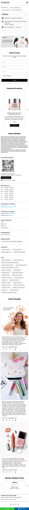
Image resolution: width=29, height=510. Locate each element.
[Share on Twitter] (12, 349)
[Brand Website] (18, 504)
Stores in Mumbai (5, 497)
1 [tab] (12, 45)
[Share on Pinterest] (9, 349)
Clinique (14, 482)
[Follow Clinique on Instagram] (13, 504)
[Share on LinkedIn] (6, 349)
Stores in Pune (4, 499)
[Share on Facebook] (3, 349)
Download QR (6, 177)
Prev (1, 109)
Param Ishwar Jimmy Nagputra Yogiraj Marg (12, 241)
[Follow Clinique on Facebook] (10, 504)
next (27, 109)
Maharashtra (12, 213)
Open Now (18, 27)
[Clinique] (5, 3)
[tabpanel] (14, 41)
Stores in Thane (12, 499)
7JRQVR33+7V (4, 205)
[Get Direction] (15, 206)
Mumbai (11, 215)
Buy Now (14, 125)
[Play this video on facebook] (14, 376)
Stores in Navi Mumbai (15, 497)
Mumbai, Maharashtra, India (7, 207)
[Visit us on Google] (16, 504)
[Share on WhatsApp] (15, 349)
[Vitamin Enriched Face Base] (14, 101)
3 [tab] (16, 45)
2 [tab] (14, 45)
